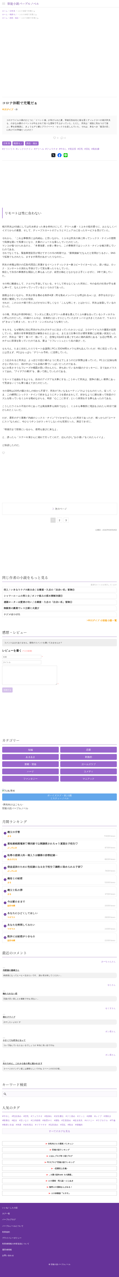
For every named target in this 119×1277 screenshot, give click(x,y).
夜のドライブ (9, 1017)
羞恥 (57, 1120)
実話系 (73, 148)
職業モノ (13, 14)
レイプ (98, 1116)
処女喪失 (78, 1120)
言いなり (24, 1120)
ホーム (5, 11)
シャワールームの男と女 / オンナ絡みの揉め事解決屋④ (33, 595)
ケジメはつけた (12, 614)
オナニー (90, 1120)
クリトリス (9, 148)
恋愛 (88, 749)
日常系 (12, 11)
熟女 (71, 1124)
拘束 (19, 1124)
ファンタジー (30, 778)
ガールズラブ (88, 764)
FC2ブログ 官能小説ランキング (61, 1162)
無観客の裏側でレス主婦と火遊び (21, 608)
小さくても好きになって (14, 1040)
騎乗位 (6, 1120)
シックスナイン (25, 148)
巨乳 (81, 148)
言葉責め (67, 1120)
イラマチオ (41, 1124)
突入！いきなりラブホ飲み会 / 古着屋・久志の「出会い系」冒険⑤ (39, 589)
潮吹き (108, 1116)
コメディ (88, 771)
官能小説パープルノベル (23, 3)
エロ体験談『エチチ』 (61, 1193)
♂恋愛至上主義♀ (61, 1168)
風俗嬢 (96, 148)
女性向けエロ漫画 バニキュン (61, 1143)
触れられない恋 (10, 993)
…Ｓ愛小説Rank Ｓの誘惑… (61, 1174)
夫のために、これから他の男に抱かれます (22, 1063)
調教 (90, 1116)
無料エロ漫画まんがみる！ (60, 1187)
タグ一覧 (6, 1213)
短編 (30, 749)
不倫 (113, 1120)
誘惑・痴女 (14, 18)
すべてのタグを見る (59, 1131)
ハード (30, 771)
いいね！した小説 (10, 1208)
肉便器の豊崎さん (11, 970)
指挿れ (49, 1116)
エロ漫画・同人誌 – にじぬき (60, 1181)
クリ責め (71, 1116)
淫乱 (88, 148)
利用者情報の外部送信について (15, 1243)
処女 (15, 1120)
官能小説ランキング (61, 1150)
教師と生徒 (8, 1124)
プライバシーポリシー (11, 1238)
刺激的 (88, 756)
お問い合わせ (8, 1255)
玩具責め (54, 1124)
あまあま (30, 756)
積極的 (79, 1124)
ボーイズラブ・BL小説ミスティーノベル (59, 797)
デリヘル (39, 148)
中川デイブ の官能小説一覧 (102, 620)
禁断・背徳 (30, 764)
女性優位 (59, 1116)
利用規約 (6, 1232)
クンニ (82, 1116)
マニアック (88, 778)
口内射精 (36, 1120)
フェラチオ (52, 148)
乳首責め (17, 1116)
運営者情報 (7, 1249)
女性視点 (29, 1124)
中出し (63, 148)
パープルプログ (9, 1219)
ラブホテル (103, 1120)
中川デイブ (7, 109)
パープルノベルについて (13, 1226)
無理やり (48, 1120)
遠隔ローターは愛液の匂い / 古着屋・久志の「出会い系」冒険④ (38, 602)
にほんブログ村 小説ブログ (61, 1156)
